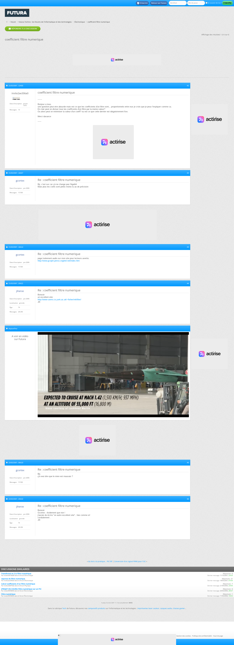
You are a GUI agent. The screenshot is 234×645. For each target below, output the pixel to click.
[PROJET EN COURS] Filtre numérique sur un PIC (21, 589)
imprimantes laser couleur (148, 608)
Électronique (79, 22)
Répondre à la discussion (23, 29)
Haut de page (218, 636)
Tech (64, 608)
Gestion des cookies (183, 636)
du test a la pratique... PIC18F (100, 561)
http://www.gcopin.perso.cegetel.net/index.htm (59, 261)
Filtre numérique (8, 594)
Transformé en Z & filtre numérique (16, 573)
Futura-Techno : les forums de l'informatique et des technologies (45, 22)
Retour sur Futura (158, 3)
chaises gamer (179, 608)
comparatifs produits (96, 608)
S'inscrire (142, 3)
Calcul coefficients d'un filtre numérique (18, 584)
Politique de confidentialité (202, 636)
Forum (13, 22)
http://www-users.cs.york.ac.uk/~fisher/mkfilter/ (59, 299)
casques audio (166, 608)
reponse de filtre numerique (13, 579)
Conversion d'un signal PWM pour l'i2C (130, 561)
